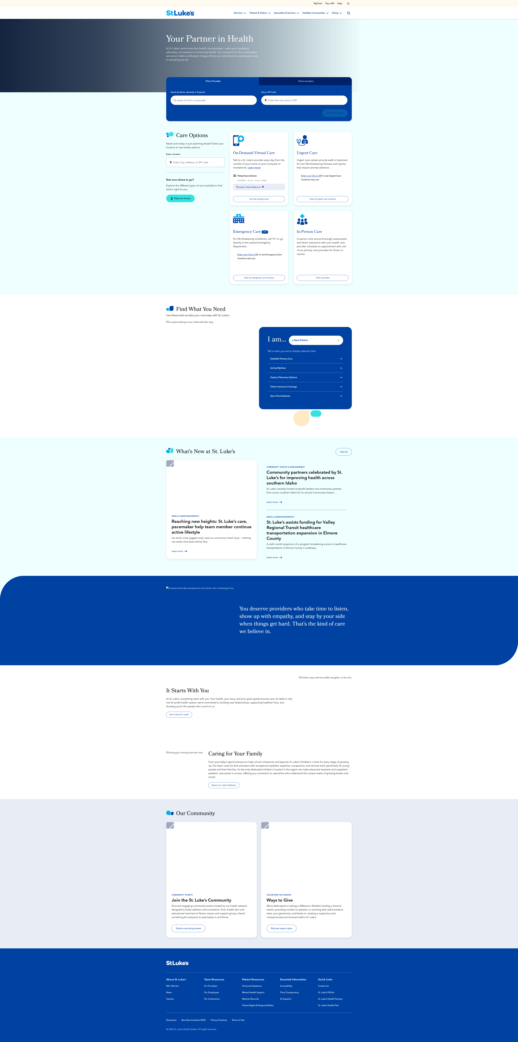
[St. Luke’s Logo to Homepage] (180, 13)
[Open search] (348, 13)
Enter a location (173, 154)
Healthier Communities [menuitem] (313, 13)
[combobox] (214, 100)
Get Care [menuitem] (238, 13)
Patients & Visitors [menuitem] (258, 13)
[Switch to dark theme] (348, 3)
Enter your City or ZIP (311, 176)
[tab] (212, 81)
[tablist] (259, 81)
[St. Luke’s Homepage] (177, 963)
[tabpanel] (259, 103)
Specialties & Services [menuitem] (284, 13)
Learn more (254, 168)
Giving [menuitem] (335, 13)
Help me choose (182, 198)
